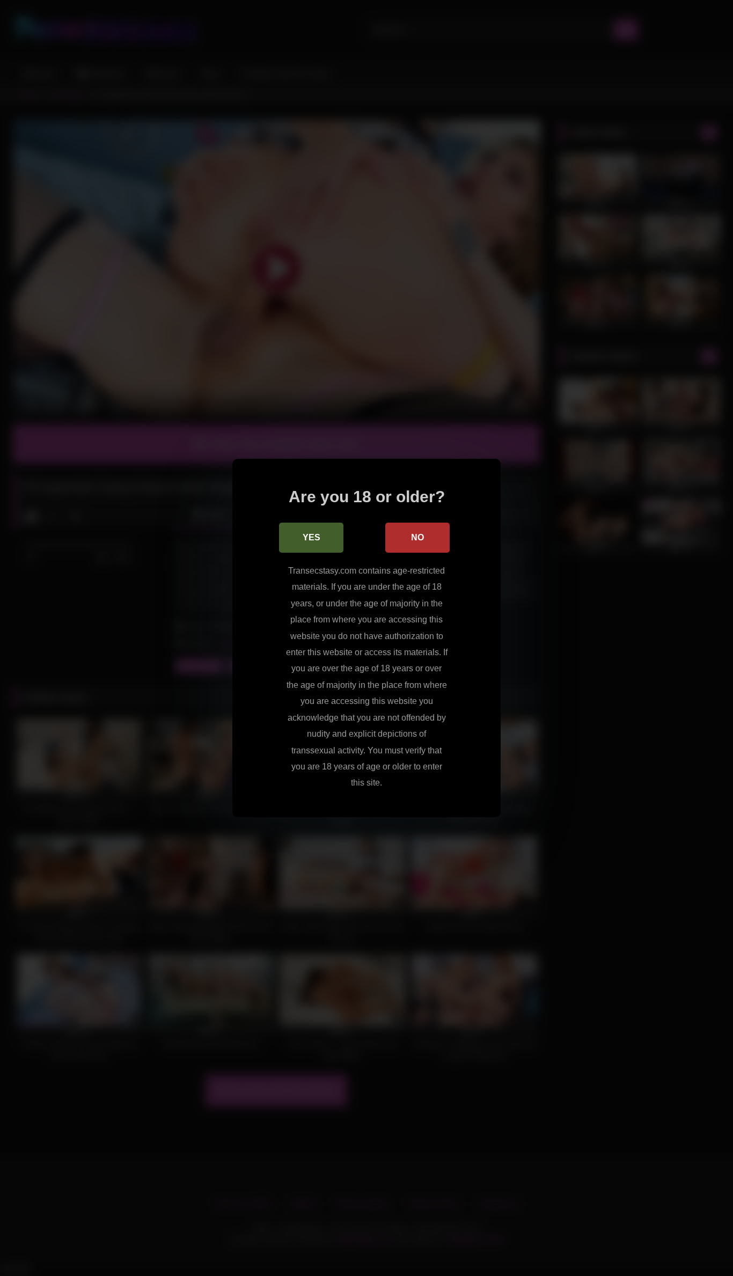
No (417, 537)
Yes (311, 537)
